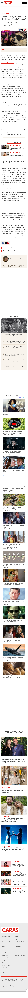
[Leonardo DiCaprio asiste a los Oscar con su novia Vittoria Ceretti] (6, 873)
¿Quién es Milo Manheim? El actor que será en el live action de (13, 790)
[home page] (8, 2)
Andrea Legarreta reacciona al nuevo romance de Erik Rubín (19, 883)
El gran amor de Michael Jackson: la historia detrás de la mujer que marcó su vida (19, 865)
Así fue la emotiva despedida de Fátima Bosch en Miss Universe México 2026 (15, 342)
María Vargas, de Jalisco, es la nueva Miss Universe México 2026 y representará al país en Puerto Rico (14, 348)
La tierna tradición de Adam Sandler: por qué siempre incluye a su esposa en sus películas (13, 761)
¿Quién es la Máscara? (9, 250)
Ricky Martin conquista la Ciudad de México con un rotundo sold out (19, 891)
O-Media (4, 952)
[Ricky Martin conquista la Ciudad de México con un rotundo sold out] (6, 891)
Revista (24, 2)
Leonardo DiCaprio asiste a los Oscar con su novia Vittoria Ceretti (19, 874)
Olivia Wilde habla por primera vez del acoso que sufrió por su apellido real (14, 360)
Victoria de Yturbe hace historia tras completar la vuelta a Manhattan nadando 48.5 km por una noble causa (14, 336)
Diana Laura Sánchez (5, 30)
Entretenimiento (6, 13)
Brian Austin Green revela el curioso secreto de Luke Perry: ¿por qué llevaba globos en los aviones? (15, 354)
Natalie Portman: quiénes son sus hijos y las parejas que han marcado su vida (14, 366)
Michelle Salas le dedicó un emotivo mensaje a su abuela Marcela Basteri (18, 155)
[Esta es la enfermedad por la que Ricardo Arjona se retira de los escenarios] (5, 147)
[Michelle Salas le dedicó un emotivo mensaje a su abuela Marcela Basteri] (5, 154)
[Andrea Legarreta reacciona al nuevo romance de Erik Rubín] (6, 882)
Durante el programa (7, 63)
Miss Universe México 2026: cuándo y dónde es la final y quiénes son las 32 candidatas (12, 849)
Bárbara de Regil (7, 248)
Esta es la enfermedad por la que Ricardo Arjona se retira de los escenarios (17, 148)
